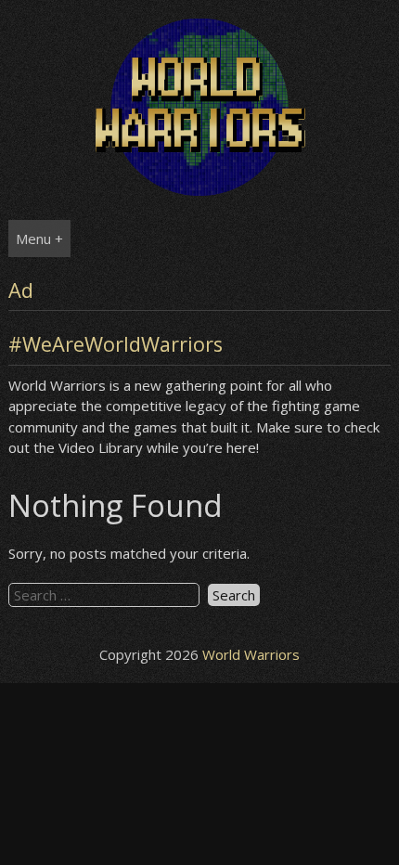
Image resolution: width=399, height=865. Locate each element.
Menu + (39, 238)
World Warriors (251, 654)
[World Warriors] (200, 190)
